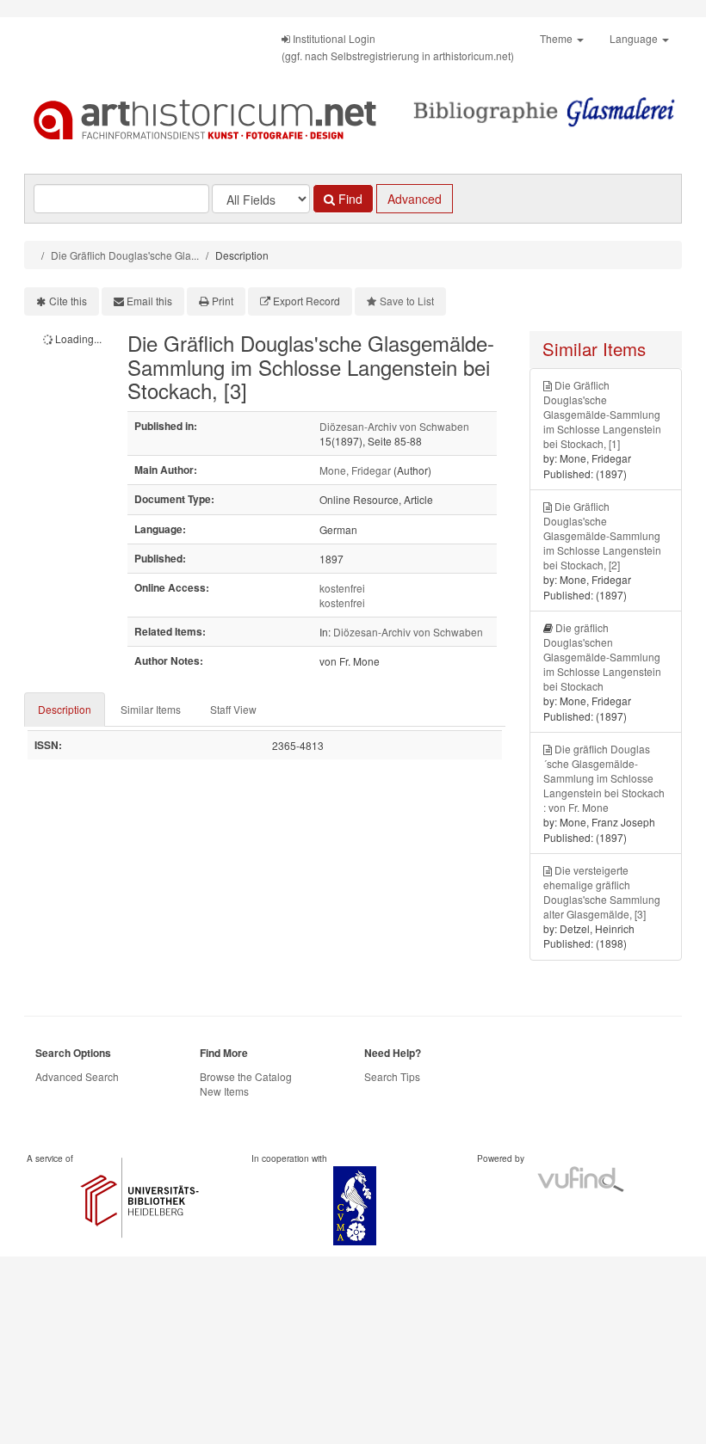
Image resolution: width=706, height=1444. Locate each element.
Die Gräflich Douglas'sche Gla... (125, 255)
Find (348, 198)
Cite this (68, 300)
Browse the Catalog (246, 1076)
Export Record (306, 300)
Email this (149, 300)
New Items (224, 1091)
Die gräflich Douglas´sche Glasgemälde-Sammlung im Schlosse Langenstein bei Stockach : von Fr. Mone (604, 778)
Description (64, 709)
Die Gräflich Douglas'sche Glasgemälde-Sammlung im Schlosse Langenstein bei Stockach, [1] (602, 415)
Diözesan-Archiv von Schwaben (394, 426)
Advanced (414, 198)
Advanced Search (77, 1076)
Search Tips (392, 1076)
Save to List (407, 300)
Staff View (233, 709)
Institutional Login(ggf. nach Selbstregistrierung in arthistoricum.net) (398, 47)
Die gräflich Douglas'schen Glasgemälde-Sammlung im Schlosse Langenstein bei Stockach (602, 657)
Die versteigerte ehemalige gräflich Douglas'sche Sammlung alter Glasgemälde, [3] (601, 892)
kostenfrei (342, 588)
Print (222, 300)
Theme (557, 38)
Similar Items (151, 709)
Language (635, 38)
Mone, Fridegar (355, 470)
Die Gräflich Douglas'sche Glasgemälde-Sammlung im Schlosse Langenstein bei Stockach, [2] (602, 536)
